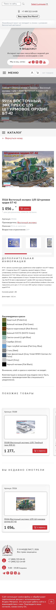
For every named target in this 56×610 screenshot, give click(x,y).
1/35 (14, 91)
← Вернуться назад (12, 138)
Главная (5, 87)
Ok (51, 602)
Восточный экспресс (27, 222)
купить (26, 209)
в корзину (41, 451)
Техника (34, 87)
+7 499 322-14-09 (29, 11)
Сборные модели (19, 87)
